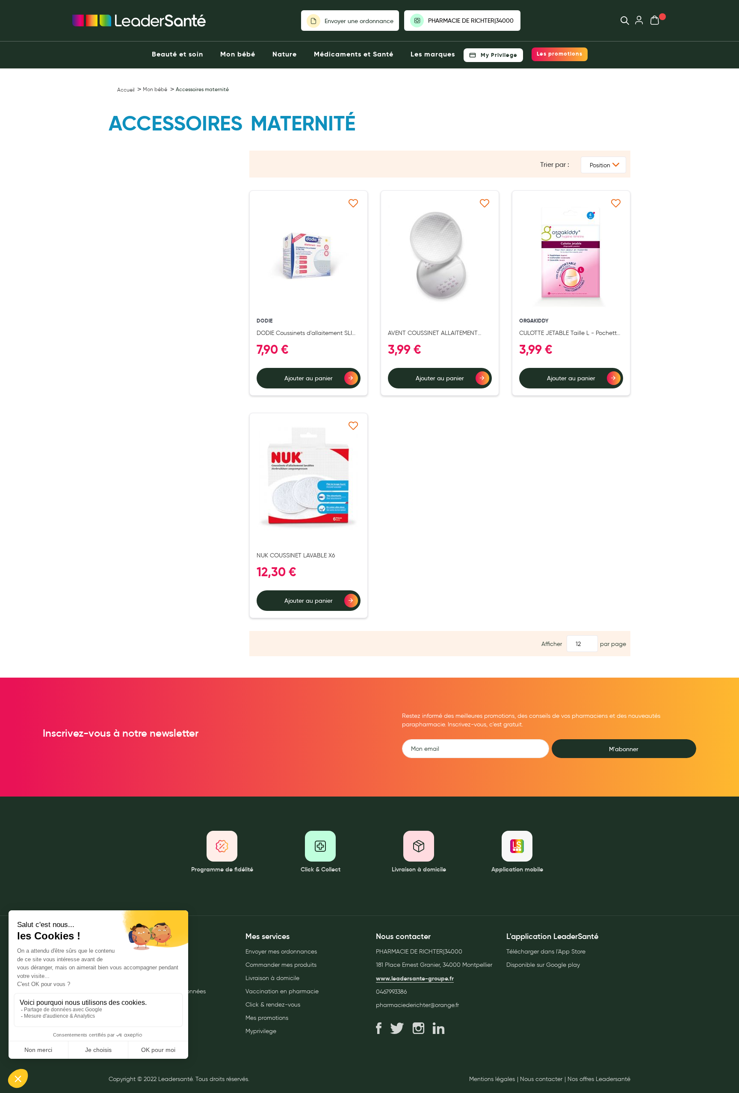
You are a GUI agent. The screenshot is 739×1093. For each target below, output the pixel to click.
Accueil (125, 89)
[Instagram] (418, 1028)
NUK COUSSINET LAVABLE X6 (296, 555)
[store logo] (139, 21)
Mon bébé (155, 89)
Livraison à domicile (272, 978)
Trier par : (554, 164)
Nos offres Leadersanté (599, 1079)
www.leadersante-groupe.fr (415, 978)
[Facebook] (378, 1028)
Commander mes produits (280, 965)
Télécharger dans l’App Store (545, 951)
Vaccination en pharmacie (282, 991)
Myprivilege (260, 1031)
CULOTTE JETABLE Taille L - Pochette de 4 (569, 333)
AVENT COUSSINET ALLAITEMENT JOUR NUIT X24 (433, 333)
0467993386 (391, 991)
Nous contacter (541, 1079)
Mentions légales (492, 1079)
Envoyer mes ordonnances (281, 951)
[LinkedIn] (438, 1028)
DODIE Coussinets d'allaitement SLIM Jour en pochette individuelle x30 (307, 333)
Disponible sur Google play (543, 965)
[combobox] (620, 20)
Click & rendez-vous (272, 1004)
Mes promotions (266, 1018)
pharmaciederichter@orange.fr (417, 1005)
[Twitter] (397, 1028)
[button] (353, 202)
